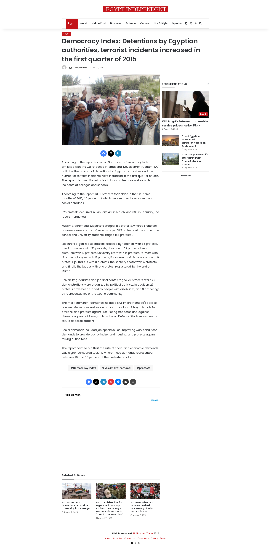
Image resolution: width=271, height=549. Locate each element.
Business (115, 23)
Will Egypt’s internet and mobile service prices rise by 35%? (185, 123)
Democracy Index (84, 368)
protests (144, 368)
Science (131, 23)
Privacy (154, 538)
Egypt (71, 23)
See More (186, 175)
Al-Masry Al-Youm (143, 533)
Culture (144, 23)
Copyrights (143, 538)
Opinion (177, 23)
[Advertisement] (111, 435)
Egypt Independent (77, 67)
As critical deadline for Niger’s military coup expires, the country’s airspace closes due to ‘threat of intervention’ (109, 508)
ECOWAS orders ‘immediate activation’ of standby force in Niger (76, 505)
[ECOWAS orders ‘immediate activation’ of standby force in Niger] (76, 491)
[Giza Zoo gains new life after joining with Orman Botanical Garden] (170, 159)
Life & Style (160, 23)
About (107, 538)
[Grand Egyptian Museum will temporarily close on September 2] (170, 140)
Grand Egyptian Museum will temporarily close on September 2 (194, 141)
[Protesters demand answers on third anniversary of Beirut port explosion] (145, 491)
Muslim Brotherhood (117, 368)
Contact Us (130, 538)
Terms (163, 538)
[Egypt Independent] (135, 9)
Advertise (117, 538)
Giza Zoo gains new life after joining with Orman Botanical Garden (195, 159)
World (83, 23)
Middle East (98, 23)
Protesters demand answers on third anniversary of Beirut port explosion (142, 507)
